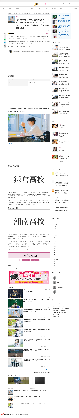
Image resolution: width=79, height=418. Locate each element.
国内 (54, 250)
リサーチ (68, 8)
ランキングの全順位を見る (29, 256)
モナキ (58, 291)
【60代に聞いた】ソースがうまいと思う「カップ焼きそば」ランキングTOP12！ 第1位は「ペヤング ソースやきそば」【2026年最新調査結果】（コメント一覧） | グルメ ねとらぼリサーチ (62, 202)
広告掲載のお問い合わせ (57, 316)
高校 (17, 16)
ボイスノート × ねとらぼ (13, 268)
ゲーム (55, 228)
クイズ (25, 8)
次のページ (36, 260)
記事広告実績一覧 (56, 319)
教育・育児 (54, 8)
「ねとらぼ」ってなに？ (57, 303)
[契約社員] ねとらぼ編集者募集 (58, 310)
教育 (54, 261)
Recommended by (43, 369)
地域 (39, 8)
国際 (54, 252)
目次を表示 (47, 33)
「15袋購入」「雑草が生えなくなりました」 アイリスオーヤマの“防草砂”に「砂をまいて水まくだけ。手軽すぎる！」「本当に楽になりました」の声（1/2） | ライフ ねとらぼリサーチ (62, 210)
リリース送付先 (55, 314)
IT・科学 (55, 222)
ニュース (10, 8)
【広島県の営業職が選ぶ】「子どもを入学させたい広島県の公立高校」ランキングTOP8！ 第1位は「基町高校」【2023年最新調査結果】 (64, 84)
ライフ (55, 239)
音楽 (54, 265)
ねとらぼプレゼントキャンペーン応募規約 (60, 308)
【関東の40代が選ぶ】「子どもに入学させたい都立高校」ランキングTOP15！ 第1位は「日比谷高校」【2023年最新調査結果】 (64, 99)
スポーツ (55, 230)
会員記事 (75, 8)
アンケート (55, 121)
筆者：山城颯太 (15, 49)
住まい (47, 8)
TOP (3, 8)
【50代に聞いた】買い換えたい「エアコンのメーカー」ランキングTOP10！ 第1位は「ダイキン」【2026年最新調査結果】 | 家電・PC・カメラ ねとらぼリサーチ (62, 193)
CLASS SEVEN (60, 287)
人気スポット (56, 243)
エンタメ (17, 8)
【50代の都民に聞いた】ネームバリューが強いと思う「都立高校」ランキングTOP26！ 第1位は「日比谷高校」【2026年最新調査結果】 (64, 49)
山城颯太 (48, 30)
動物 (61, 8)
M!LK (58, 282)
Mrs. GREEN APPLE (60, 277)
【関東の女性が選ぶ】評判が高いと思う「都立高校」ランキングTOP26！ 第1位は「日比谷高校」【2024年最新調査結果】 (64, 70)
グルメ (32, 8)
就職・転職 (56, 259)
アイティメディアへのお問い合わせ (59, 312)
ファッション (56, 235)
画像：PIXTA (10, 143)
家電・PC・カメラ (57, 256)
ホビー (55, 237)
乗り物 (55, 241)
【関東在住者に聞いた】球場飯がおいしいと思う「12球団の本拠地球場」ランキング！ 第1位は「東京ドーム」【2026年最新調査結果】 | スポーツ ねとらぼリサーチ (62, 177)
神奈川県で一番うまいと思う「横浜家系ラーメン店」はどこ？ (64, 158)
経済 (54, 263)
